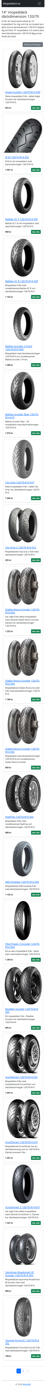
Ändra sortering (32, 44)
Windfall (27, 1384)
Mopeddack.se (11, 3)
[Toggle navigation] (39, 3)
